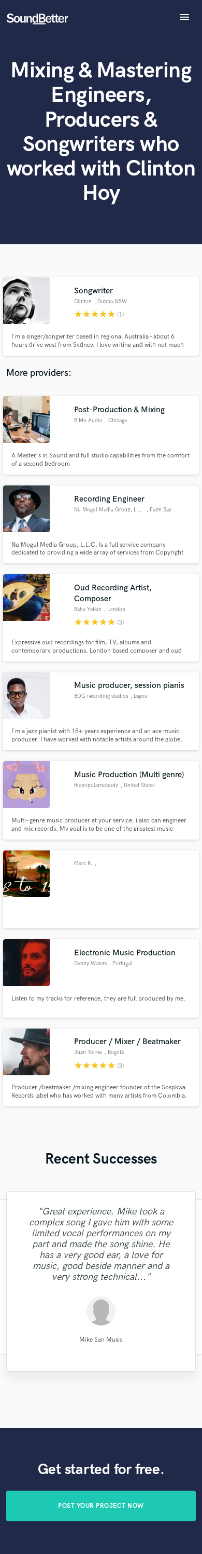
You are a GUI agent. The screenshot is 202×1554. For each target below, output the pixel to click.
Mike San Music (101, 1339)
